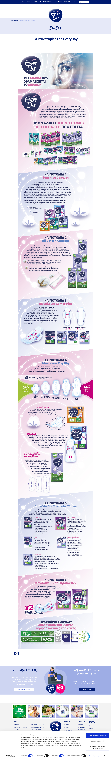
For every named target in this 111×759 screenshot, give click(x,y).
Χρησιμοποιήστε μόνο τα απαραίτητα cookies (97, 747)
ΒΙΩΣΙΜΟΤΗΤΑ (58, 1)
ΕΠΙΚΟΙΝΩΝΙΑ (67, 1)
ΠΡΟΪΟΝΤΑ (29, 1)
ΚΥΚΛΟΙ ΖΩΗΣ (37, 1)
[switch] (46, 755)
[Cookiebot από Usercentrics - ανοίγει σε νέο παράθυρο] (10, 756)
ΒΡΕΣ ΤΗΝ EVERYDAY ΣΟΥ (24, 689)
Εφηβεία (81, 724)
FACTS (91, 728)
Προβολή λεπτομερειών (96, 755)
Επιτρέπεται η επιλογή (97, 741)
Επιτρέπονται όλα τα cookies (97, 735)
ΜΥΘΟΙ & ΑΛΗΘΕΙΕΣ (48, 1)
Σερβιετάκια (68, 727)
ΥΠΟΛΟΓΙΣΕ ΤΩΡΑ (87, 689)
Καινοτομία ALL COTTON (38, 724)
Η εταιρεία (17, 724)
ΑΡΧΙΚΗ (12, 20)
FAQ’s (91, 725)
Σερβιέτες (67, 724)
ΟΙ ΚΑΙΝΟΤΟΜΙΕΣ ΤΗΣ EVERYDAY (27, 20)
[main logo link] (55, 15)
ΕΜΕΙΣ (23, 1)
